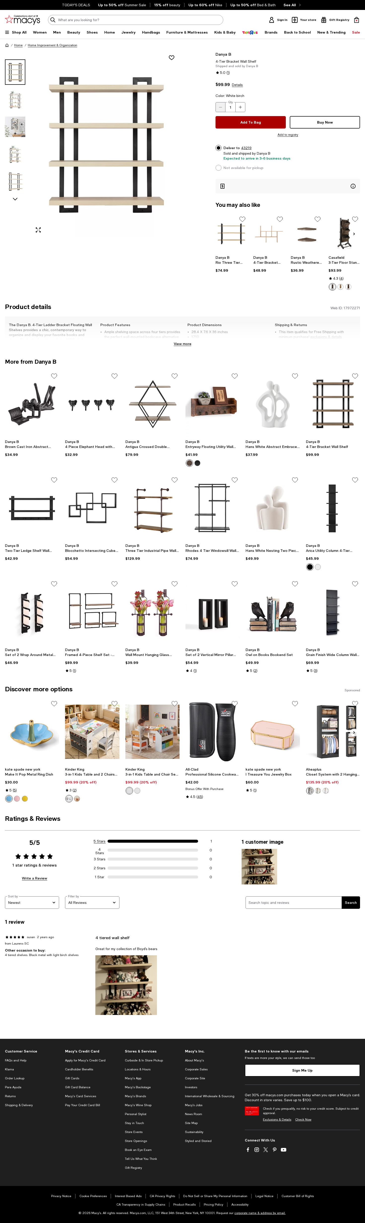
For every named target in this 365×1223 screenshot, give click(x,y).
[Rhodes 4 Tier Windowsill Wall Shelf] (212, 508)
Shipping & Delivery (19, 1105)
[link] (231, 264)
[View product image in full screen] (38, 230)
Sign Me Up (302, 1070)
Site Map (191, 1123)
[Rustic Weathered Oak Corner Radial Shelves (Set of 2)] (306, 233)
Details (237, 85)
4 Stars (99, 850)
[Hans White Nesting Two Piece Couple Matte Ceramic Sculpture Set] (273, 508)
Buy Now (325, 122)
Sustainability (194, 1132)
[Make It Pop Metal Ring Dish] (32, 732)
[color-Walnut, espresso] (348, 287)
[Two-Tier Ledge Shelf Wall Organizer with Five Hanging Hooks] (32, 508)
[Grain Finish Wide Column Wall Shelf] (333, 612)
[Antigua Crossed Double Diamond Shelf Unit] (152, 404)
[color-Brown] (189, 463)
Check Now (303, 1119)
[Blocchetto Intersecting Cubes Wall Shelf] (92, 508)
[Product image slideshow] (105, 144)
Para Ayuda (13, 1087)
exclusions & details (326, 337)
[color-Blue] (9, 799)
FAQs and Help (15, 1060)
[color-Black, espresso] (332, 287)
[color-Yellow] (25, 799)
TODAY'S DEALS (76, 5)
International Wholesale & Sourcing (209, 1096)
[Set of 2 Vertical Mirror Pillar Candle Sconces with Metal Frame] (212, 612)
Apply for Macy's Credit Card (85, 1060)
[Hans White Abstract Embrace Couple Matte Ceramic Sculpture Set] (273, 404)
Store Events (134, 1132)
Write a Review (34, 878)
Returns (10, 1096)
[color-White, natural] (340, 287)
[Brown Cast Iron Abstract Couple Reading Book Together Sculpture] (32, 404)
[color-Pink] (17, 799)
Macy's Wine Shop (138, 1105)
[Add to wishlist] (172, 57)
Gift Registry (133, 1168)
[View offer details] (288, 186)
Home (18, 45)
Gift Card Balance (77, 1087)
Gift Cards (72, 1078)
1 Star (99, 877)
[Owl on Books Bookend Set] (273, 612)
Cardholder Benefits (79, 1069)
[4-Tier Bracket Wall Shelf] (269, 233)
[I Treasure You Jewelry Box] (273, 732)
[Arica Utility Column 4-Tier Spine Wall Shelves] (333, 508)
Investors (191, 1087)
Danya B (223, 54)
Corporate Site (195, 1078)
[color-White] (318, 567)
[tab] (15, 72)
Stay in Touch (134, 1123)
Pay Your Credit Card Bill (82, 1105)
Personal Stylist (135, 1114)
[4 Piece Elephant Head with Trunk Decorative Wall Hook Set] (92, 404)
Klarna (9, 1069)
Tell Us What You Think (141, 1159)
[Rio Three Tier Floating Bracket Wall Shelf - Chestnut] (231, 233)
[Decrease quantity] (220, 107)
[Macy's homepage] (7, 45)
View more (182, 344)
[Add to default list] (242, 219)
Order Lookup (14, 1078)
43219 (246, 148)
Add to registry (288, 134)
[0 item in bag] (356, 20)
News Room (193, 1114)
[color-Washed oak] (318, 791)
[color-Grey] (69, 799)
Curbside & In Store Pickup (144, 1060)
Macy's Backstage (138, 1087)
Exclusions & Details (277, 1119)
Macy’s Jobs (193, 1105)
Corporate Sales (196, 1069)
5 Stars (100, 841)
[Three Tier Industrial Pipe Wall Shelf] (152, 508)
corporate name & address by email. (260, 1213)
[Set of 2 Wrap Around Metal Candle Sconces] (32, 612)
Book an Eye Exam (138, 1150)
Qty (230, 102)
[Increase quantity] (240, 107)
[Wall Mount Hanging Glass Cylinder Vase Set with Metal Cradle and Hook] (152, 612)
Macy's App (133, 1078)
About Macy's (194, 1060)
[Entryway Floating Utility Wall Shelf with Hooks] (212, 404)
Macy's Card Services (80, 1096)
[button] (92, 144)
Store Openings (136, 1141)
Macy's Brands (135, 1096)
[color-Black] (197, 463)
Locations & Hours (137, 1069)
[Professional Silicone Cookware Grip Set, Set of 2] (212, 732)
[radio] (332, 287)
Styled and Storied (198, 1141)
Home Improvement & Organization (52, 45)
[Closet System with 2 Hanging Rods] (333, 732)
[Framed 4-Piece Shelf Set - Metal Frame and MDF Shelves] (92, 612)
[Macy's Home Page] (22, 20)
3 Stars (100, 859)
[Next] (354, 234)
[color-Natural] (77, 799)
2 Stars (100, 868)
